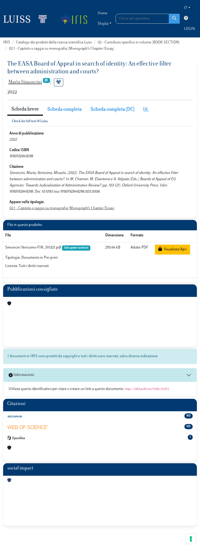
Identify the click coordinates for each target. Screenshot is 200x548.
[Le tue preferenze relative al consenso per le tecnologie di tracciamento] (191, 539)
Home (102, 13)
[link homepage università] (73, 18)
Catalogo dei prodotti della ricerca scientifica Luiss (54, 42)
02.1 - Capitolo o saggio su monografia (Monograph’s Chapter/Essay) (61, 49)
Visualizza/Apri (174, 249)
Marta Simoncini (25, 82)
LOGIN (189, 29)
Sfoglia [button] (103, 24)
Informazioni (23, 375)
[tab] (146, 109)
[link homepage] (27, 18)
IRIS (6, 42)
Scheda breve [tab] (25, 109)
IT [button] (185, 8)
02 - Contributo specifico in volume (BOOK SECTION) (139, 42)
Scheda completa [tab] (64, 109)
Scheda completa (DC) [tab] (113, 109)
